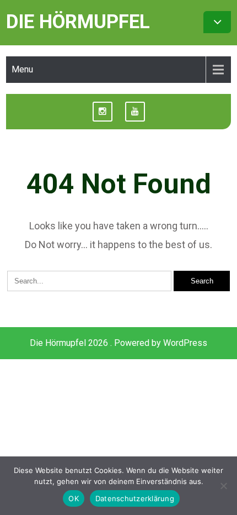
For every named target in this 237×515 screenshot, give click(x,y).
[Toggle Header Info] (217, 22)
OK (73, 498)
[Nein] (223, 485)
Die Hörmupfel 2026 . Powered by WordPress (118, 343)
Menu (22, 69)
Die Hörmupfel (78, 21)
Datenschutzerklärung (134, 498)
